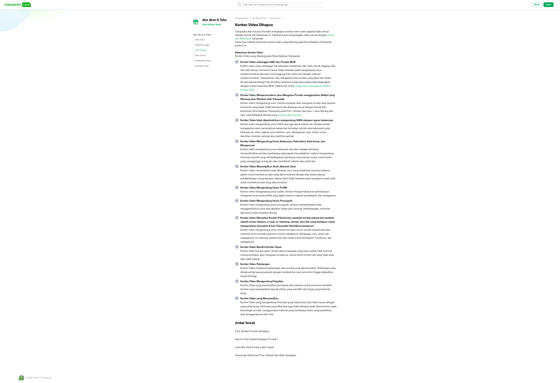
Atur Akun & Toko (259, 18)
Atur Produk (201, 50)
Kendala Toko (202, 66)
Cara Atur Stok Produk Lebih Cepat (254, 347)
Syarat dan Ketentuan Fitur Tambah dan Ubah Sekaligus (265, 355)
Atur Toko (200, 39)
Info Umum (200, 55)
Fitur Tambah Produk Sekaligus (252, 331)
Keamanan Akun (203, 60)
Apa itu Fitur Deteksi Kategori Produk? (256, 339)
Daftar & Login (202, 45)
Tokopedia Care (242, 18)
